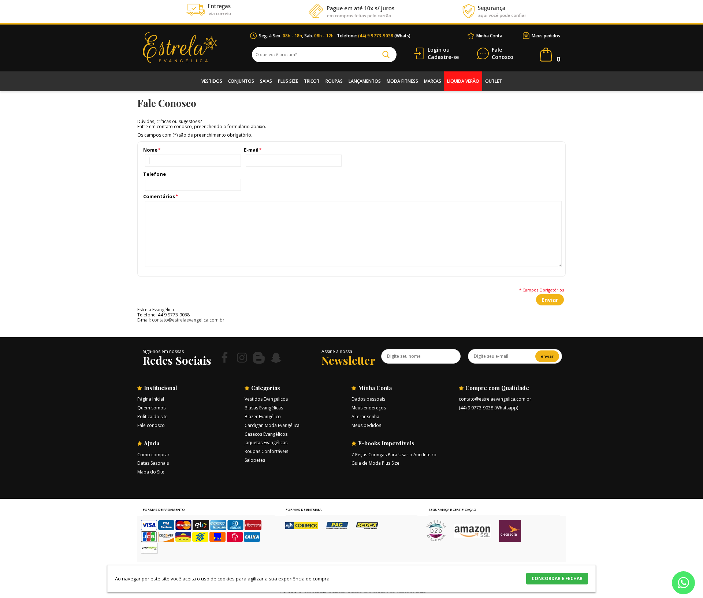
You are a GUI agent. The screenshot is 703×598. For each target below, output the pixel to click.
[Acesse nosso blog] (259, 357)
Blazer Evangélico (263, 416)
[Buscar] (386, 54)
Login (435, 49)
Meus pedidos (546, 36)
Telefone (154, 174)
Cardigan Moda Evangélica (272, 425)
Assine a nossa (336, 351)
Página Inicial (150, 399)
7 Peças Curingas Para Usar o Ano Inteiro (394, 455)
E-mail (251, 150)
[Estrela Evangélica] (196, 47)
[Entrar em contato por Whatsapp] (683, 584)
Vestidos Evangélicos (266, 399)
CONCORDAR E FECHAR (557, 578)
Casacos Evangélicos (266, 434)
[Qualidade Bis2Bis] (436, 539)
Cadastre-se (443, 56)
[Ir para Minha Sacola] (546, 54)
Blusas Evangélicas (264, 408)
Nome (150, 150)
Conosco (502, 53)
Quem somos (151, 408)
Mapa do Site (150, 472)
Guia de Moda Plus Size (375, 463)
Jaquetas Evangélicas (266, 442)
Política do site (152, 416)
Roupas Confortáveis (266, 451)
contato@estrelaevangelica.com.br (188, 320)
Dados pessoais (368, 399)
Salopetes (255, 460)
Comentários (159, 196)
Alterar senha (365, 416)
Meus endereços (369, 408)
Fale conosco (151, 425)
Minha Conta (489, 36)
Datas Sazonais (153, 463)
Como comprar (153, 455)
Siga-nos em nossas (163, 351)
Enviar (550, 299)
